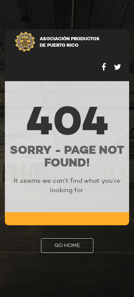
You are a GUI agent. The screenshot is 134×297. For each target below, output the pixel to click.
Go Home (67, 245)
